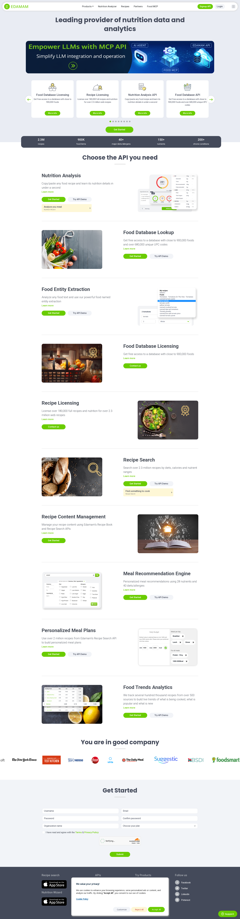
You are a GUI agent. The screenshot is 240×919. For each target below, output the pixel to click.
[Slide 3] (116, 121)
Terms (78, 832)
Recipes (125, 6)
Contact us (135, 365)
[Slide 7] (127, 121)
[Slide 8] (130, 121)
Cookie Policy (82, 899)
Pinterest (185, 900)
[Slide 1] (110, 121)
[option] (24, 760)
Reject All (139, 909)
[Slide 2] (113, 121)
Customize (122, 909)
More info (52, 113)
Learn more (47, 192)
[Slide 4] (119, 121)
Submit (119, 854)
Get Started (119, 129)
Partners (138, 6)
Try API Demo (80, 199)
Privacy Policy (91, 832)
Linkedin (185, 894)
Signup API (205, 6)
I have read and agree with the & (72, 832)
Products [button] (87, 6)
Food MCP (152, 6)
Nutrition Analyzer (107, 6)
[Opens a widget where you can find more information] (227, 914)
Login (220, 6)
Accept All (156, 909)
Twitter (184, 888)
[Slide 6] (124, 121)
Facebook (186, 882)
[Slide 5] (121, 121)
